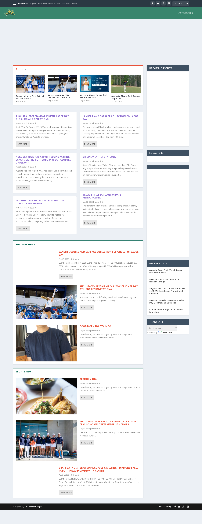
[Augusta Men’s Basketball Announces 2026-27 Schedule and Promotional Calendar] (94, 83)
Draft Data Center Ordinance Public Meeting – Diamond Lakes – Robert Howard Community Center (99, 469)
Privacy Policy (165, 506)
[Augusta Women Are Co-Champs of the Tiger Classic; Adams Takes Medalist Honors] (46, 440)
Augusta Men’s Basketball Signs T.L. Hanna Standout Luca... (56, 3)
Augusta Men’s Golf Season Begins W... (125, 97)
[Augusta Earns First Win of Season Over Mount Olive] (30, 84)
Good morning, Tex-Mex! (96, 326)
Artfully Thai (88, 379)
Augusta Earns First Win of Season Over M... (30, 97)
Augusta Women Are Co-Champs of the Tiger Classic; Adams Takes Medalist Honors (108, 423)
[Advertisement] (95, 40)
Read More (23, 144)
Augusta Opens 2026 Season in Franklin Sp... (60, 96)
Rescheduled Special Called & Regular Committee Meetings (40, 202)
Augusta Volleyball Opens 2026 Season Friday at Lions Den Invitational (109, 288)
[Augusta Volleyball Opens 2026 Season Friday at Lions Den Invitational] (46, 302)
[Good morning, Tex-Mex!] (46, 343)
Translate (167, 332)
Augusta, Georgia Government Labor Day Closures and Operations (42, 118)
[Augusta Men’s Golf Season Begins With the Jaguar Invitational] (126, 84)
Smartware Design (33, 506)
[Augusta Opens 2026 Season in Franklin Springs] (62, 83)
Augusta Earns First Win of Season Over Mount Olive (165, 271)
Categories (185, 13)
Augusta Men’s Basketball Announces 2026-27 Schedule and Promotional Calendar (167, 291)
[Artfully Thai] (46, 396)
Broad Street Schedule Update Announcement (102, 196)
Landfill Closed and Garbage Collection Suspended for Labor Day (99, 253)
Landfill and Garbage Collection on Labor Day (110, 118)
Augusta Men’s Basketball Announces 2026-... (93, 96)
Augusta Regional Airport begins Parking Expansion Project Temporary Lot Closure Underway (43, 159)
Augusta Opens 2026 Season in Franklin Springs (164, 280)
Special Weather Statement (100, 156)
